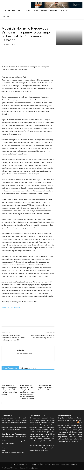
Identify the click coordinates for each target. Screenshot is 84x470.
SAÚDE (35, 11)
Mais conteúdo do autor (28, 368)
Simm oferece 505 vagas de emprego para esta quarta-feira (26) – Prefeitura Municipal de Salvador (9, 390)
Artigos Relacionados (10, 368)
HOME (4, 11)
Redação (20, 350)
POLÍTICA (44, 11)
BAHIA (20, 11)
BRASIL (28, 11)
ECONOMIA (53, 11)
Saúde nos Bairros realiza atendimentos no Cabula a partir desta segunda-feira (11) (13, 337)
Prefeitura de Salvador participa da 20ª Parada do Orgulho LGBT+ (42, 336)
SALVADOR (11, 11)
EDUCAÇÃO (63, 11)
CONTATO (6, 16)
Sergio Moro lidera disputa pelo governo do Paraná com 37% (46, 388)
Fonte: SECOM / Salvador (11, 307)
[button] (79, 11)
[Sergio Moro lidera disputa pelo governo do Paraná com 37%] (46, 378)
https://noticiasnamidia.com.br (24, 353)
